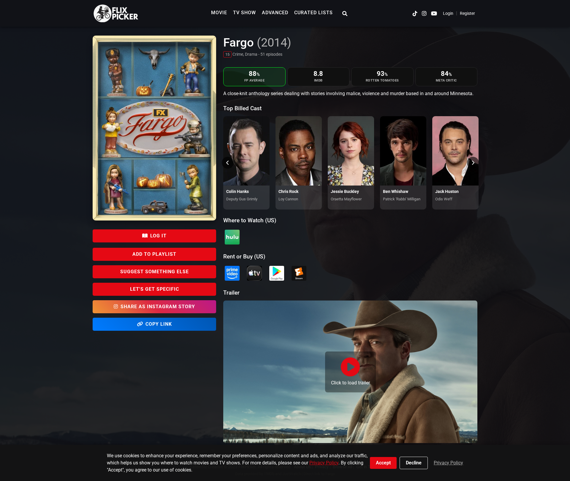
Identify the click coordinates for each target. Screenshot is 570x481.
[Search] (345, 13)
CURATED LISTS (313, 12)
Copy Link (158, 324)
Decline (414, 463)
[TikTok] (415, 13)
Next (473, 163)
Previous (228, 163)
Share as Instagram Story (158, 306)
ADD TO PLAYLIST (154, 254)
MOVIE (219, 12)
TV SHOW (244, 12)
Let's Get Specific (154, 289)
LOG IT (158, 236)
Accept (383, 463)
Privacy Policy (323, 463)
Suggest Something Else (154, 271)
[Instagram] (424, 13)
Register (467, 13)
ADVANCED (275, 12)
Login (448, 13)
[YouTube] (434, 13)
